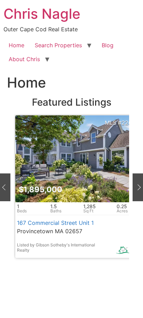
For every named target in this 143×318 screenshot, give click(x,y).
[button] (24, 159)
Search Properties (58, 45)
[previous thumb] (5, 187)
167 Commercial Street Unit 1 (55, 222)
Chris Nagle (42, 13)
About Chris (24, 59)
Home (16, 45)
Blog (107, 45)
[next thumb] (138, 187)
